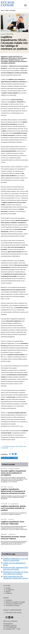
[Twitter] (10, 454)
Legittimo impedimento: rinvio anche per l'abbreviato (12, 523)
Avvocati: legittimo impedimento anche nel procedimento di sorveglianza (13, 473)
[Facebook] (13, 454)
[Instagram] (6, 617)
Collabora (9, 593)
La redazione (10, 590)
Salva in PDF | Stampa (9, 458)
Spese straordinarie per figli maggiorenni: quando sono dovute (15, 577)
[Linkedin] (15, 454)
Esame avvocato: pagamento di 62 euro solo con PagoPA (15, 568)
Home (2, 10)
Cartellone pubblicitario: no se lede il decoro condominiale (15, 559)
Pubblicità (9, 600)
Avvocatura (12, 10)
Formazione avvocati (12, 605)
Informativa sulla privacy (14, 612)
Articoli (7, 10)
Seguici (8, 591)
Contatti (8, 588)
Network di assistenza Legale (15, 602)
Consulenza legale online (14, 604)
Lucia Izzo (3, 34)
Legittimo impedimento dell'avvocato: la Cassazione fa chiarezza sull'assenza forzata (13, 491)
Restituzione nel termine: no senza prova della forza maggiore (15, 573)
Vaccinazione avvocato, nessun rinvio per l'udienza (13, 538)
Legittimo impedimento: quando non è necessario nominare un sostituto (13, 508)
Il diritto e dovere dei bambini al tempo (14, 564)
